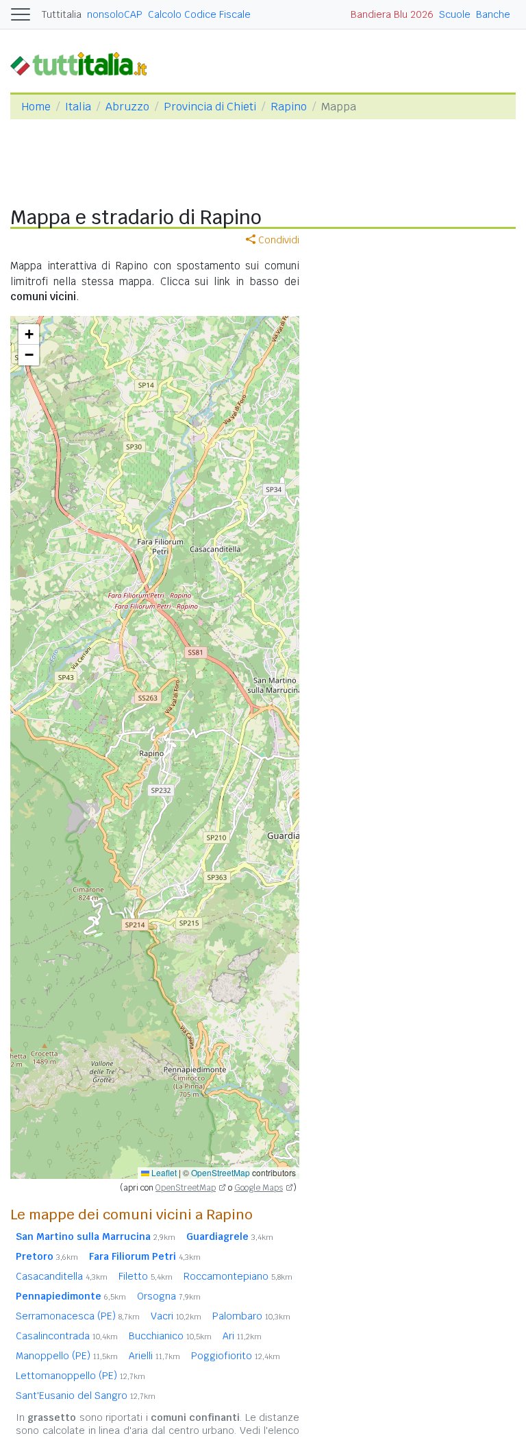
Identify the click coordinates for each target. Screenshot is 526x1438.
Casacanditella (62, 1276)
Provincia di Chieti (210, 106)
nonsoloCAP (114, 14)
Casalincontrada (67, 1336)
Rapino (289, 106)
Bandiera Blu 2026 (392, 14)
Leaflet (163, 1172)
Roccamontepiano (238, 1276)
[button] (28, 334)
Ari (242, 1336)
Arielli (154, 1356)
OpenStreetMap (220, 1172)
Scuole (455, 14)
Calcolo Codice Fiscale (199, 14)
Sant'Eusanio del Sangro (85, 1395)
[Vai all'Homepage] (84, 63)
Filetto (145, 1276)
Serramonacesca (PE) (78, 1316)
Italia (78, 106)
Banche (493, 14)
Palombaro (251, 1316)
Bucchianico (170, 1336)
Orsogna (169, 1296)
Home (36, 106)
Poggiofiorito (235, 1356)
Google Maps (258, 1187)
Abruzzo (127, 106)
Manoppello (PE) (67, 1356)
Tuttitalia (62, 14)
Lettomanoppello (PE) (80, 1375)
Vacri (176, 1316)
